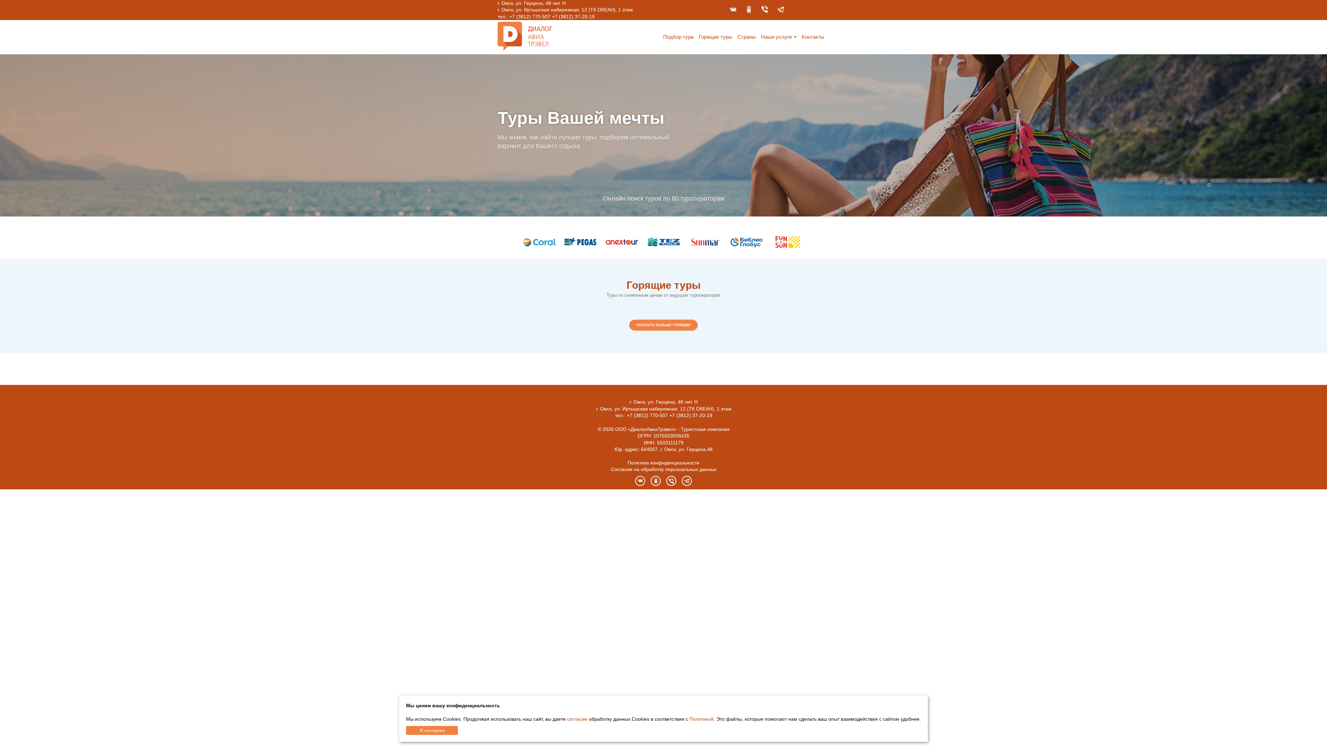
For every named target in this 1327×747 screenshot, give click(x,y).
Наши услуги (776, 37)
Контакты (813, 37)
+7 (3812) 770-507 (529, 16)
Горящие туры (715, 37)
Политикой (701, 719)
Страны (746, 37)
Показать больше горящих (663, 325)
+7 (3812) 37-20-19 (573, 16)
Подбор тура (678, 37)
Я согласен (432, 730)
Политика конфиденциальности (663, 462)
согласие (577, 719)
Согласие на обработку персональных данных (663, 469)
